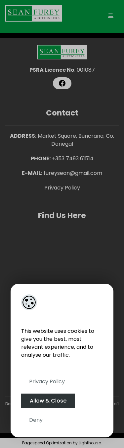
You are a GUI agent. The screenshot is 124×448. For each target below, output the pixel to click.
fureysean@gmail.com (73, 173)
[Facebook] (62, 83)
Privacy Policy (47, 381)
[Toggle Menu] (110, 15)
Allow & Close (48, 401)
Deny (36, 420)
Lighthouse (90, 443)
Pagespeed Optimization (47, 443)
